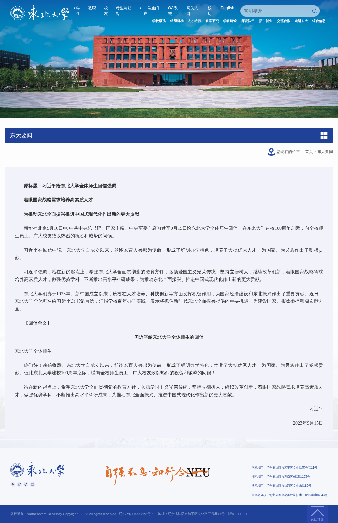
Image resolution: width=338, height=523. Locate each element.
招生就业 (265, 21)
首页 (309, 151)
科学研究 (212, 21)
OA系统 (173, 8)
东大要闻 (325, 151)
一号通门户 (151, 8)
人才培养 (194, 21)
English (227, 8)
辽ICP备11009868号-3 (136, 514)
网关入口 (192, 8)
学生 (78, 8)
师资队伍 (247, 21)
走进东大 (301, 21)
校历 (210, 8)
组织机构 (177, 21)
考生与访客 (124, 8)
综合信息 (318, 21)
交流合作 (283, 21)
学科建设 (230, 21)
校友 (106, 8)
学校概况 (159, 21)
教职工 (92, 8)
